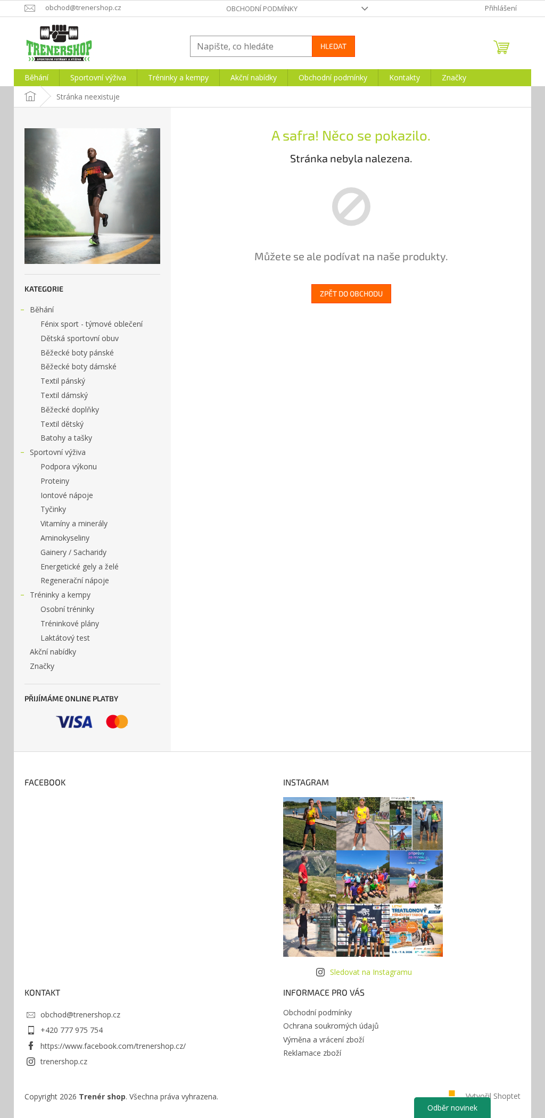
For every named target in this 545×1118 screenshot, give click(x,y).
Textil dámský (64, 395)
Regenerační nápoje (74, 580)
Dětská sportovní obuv (79, 338)
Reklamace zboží (312, 1053)
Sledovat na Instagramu (371, 972)
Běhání (42, 309)
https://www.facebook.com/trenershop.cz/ (113, 1046)
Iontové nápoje (66, 495)
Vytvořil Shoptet (493, 1096)
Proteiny (54, 481)
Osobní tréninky (67, 609)
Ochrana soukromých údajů (331, 1026)
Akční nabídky (53, 652)
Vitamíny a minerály (74, 523)
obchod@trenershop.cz (80, 1014)
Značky (42, 666)
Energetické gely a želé (79, 566)
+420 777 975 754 (71, 1030)
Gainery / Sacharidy (73, 552)
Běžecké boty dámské (78, 366)
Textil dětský (62, 424)
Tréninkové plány (69, 623)
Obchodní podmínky (262, 8)
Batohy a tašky (66, 438)
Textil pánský (62, 381)
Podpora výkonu (68, 466)
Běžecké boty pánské (77, 352)
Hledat (333, 46)
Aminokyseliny (64, 538)
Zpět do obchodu (351, 293)
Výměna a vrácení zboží (323, 1039)
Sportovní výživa (58, 452)
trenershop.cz (63, 1061)
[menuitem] (36, 77)
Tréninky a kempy (60, 595)
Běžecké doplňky (69, 409)
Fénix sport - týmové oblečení (91, 324)
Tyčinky (53, 509)
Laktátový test (65, 638)
